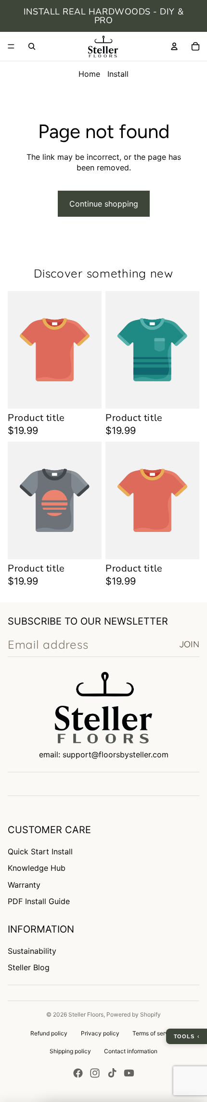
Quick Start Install (40, 851)
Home (89, 74)
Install (118, 74)
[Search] (31, 46)
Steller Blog (29, 967)
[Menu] (11, 46)
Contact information (130, 1051)
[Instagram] (95, 1073)
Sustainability (32, 951)
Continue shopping (103, 204)
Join (189, 644)
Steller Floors (86, 1014)
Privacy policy (100, 1033)
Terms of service (154, 1033)
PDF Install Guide (39, 901)
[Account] (174, 46)
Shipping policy (70, 1051)
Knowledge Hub (36, 868)
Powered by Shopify (133, 1014)
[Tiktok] (112, 1073)
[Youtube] (129, 1073)
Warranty (24, 885)
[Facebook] (78, 1073)
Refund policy (48, 1033)
